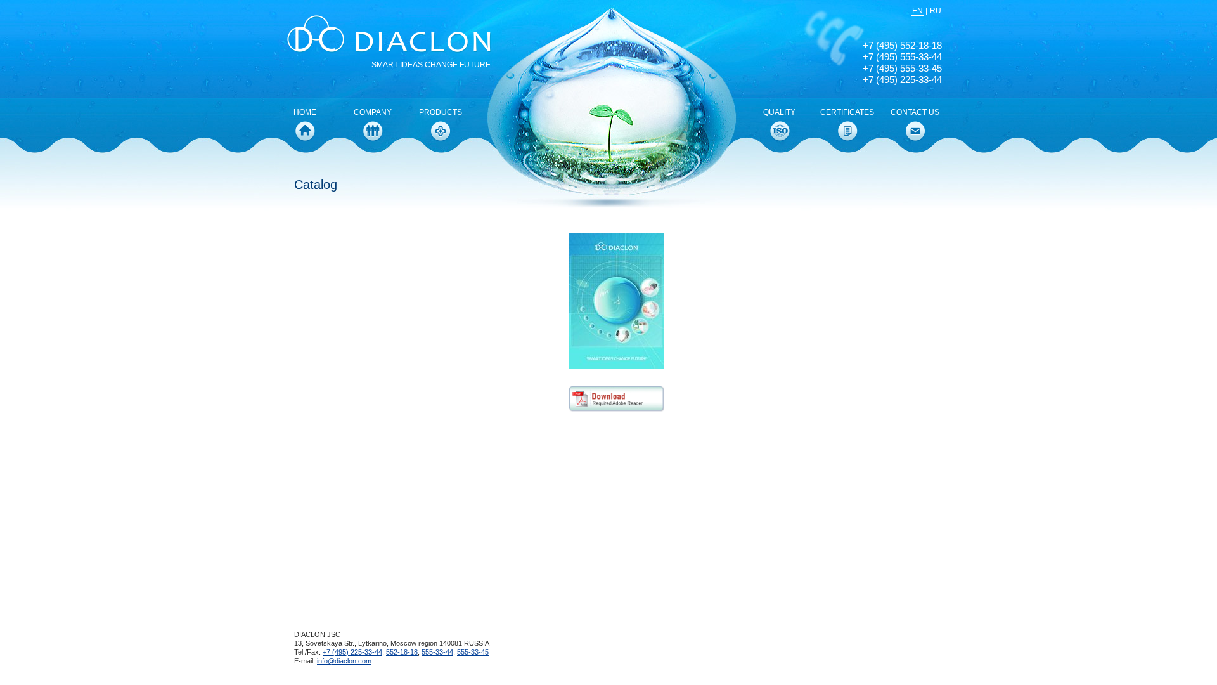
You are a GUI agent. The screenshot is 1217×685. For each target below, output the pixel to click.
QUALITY (779, 112)
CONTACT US (915, 112)
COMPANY (373, 112)
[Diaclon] (392, 35)
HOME (304, 112)
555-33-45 (473, 652)
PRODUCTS (440, 112)
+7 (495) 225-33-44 (352, 652)
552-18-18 (402, 652)
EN (917, 10)
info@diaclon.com (344, 661)
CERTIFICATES (847, 112)
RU (935, 10)
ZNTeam (884, 649)
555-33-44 (437, 652)
